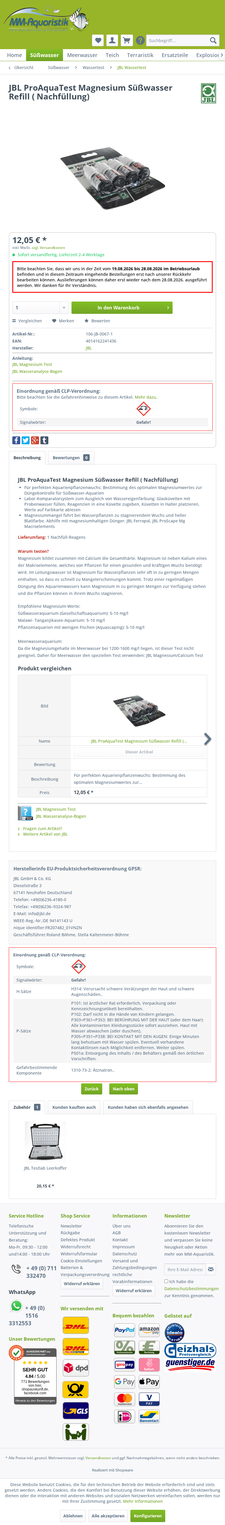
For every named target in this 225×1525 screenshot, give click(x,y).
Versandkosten (98, 1457)
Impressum (123, 1246)
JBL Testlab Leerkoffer (45, 1168)
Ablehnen (73, 1516)
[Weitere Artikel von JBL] (209, 93)
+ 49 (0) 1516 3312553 (27, 1315)
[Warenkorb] (127, 40)
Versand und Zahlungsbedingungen (134, 1264)
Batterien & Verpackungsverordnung (85, 1271)
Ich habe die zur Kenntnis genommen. (191, 1288)
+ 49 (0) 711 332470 (41, 1272)
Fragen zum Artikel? (42, 828)
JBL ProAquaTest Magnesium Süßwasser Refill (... (139, 741)
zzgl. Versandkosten (48, 247)
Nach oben (123, 1089)
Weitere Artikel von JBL (45, 834)
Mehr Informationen (143, 1501)
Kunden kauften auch (74, 1107)
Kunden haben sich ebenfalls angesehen (148, 1107)
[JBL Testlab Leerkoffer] (45, 1141)
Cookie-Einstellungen (81, 1261)
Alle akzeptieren (108, 1516)
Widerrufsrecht (76, 1246)
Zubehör (25, 1107)
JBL (89, 348)
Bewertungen (70, 457)
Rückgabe (70, 1232)
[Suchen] (213, 40)
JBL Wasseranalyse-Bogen (37, 371)
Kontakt (120, 1239)
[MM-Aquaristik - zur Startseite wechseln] (47, 20)
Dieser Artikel (139, 752)
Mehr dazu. (146, 397)
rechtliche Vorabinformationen (132, 1278)
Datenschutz (124, 1254)
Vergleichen (29, 320)
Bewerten (100, 320)
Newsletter (71, 1226)
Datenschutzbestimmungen (191, 1288)
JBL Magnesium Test (32, 364)
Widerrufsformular (79, 1254)
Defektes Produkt (78, 1239)
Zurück (92, 1089)
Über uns (121, 1226)
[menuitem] (182, 40)
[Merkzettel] (98, 40)
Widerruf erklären (82, 1283)
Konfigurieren (148, 1516)
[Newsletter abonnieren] (211, 1269)
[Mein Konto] (112, 40)
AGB (116, 1232)
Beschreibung (27, 457)
